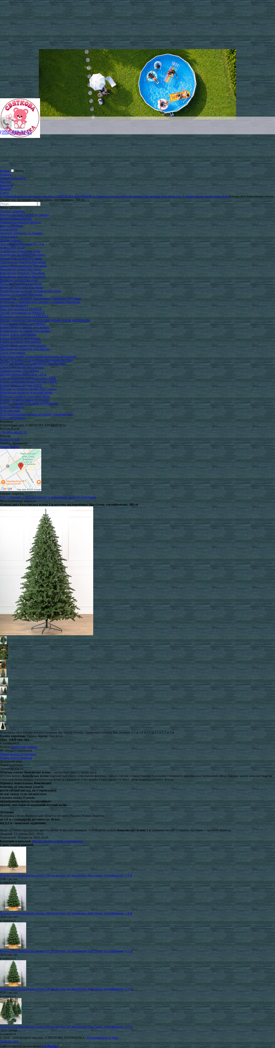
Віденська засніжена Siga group (21, 287)
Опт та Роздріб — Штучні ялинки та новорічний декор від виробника (48, 497)
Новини (5, 189)
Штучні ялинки (10, 240)
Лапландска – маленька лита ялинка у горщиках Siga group (40, 298)
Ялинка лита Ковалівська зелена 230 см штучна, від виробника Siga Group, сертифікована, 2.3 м (66, 989)
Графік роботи (10, 447)
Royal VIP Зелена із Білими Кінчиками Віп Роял (33, 363)
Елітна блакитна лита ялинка (20, 338)
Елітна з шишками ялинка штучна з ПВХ (28, 381)
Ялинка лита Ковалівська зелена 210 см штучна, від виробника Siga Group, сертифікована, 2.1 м (66, 951)
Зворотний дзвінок (24, 747)
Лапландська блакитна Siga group (23, 262)
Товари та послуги (13, 178)
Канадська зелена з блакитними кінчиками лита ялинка (38, 356)
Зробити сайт (9, 1041)
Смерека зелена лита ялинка (19, 370)
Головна (5, 174)
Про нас (5, 181)
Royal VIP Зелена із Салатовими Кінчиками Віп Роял (36, 360)
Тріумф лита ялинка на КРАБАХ (22, 313)
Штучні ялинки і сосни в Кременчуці (57, 841)
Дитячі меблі (9, 236)
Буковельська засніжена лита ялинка (25, 331)
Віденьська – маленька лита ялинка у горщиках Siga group (40, 302)
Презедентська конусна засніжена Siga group (30, 291)
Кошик (5, 171)
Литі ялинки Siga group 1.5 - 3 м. (22, 244)
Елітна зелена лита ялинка (18, 334)
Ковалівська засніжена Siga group (22, 276)
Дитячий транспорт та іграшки (21, 233)
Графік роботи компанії (16, 757)
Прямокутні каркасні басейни (20, 222)
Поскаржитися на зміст (103, 1037)
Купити (5, 747)
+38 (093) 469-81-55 (13, 432)
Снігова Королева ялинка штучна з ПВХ (28, 378)
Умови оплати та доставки (18, 754)
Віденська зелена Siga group (19, 280)
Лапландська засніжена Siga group (23, 265)
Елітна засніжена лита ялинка (20, 341)
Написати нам (10, 439)
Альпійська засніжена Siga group (22, 255)
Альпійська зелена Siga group (20, 251)
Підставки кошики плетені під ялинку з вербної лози (36, 414)
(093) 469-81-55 (16, 131)
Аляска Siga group (12, 247)
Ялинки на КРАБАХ (14, 305)
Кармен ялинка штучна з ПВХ (21, 385)
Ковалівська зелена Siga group (20, 269)
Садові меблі (9, 229)
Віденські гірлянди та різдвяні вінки (25, 396)
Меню (19, 171)
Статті (4, 192)
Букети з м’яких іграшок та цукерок (24, 399)
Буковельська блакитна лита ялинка (24, 327)
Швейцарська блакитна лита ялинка (25, 349)
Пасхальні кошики (12, 418)
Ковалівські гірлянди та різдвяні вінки (26, 392)
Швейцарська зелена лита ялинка (23, 345)
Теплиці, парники (12, 211)
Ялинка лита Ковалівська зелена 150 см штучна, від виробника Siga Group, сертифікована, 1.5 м (66, 875)
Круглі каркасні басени (16, 218)
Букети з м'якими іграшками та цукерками (29, 403)
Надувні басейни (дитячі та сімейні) (24, 215)
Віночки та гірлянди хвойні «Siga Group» (28, 389)
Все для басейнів (11, 226)
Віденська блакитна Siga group (21, 284)
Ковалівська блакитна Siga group (22, 273)
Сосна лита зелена (12, 352)
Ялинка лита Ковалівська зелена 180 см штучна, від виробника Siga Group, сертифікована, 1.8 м (66, 913)
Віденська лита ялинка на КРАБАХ (24, 316)
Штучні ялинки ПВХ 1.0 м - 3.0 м (23, 374)
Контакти (6, 185)
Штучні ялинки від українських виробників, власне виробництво (45, 320)
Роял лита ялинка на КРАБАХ (20, 309)
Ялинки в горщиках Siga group (21, 294)
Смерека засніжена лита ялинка (21, 367)
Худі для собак (10, 410)
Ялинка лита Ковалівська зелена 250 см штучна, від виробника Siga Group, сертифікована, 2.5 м (66, 1026)
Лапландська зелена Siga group (21, 258)
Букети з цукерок (12, 407)
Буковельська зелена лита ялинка (22, 323)
